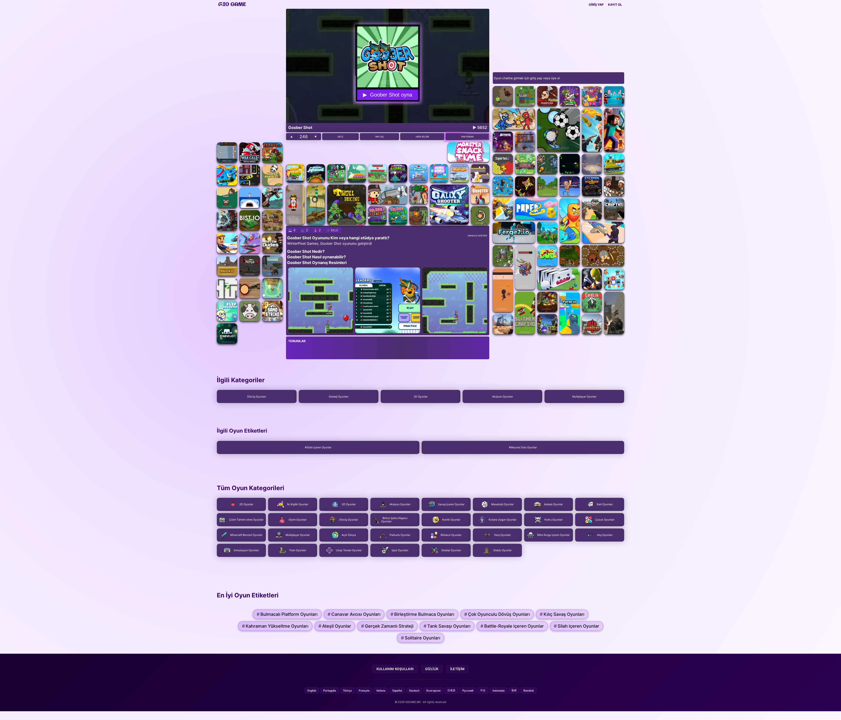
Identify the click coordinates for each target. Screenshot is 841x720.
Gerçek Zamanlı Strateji (387, 626)
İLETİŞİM (457, 669)
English (311, 690)
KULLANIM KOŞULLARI (394, 669)
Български (433, 690)
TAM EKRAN (467, 136)
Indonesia (499, 690)
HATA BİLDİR (422, 136)
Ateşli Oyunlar (334, 626)
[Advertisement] (250, 74)
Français (364, 690)
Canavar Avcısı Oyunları (354, 614)
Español (397, 690)
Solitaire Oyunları (420, 638)
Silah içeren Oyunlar (576, 626)
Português (329, 690)
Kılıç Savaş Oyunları (562, 614)
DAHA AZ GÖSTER (477, 235)
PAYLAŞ (379, 136)
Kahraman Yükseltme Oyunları (275, 626)
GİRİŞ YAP (596, 4)
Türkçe (347, 690)
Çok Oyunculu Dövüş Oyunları (497, 614)
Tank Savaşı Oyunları (447, 626)
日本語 (451, 690)
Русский (467, 690)
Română (528, 690)
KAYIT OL (615, 4)
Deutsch (414, 690)
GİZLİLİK (431, 669)
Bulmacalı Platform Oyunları (287, 614)
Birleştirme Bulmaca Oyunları (422, 614)
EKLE (340, 136)
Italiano (380, 690)
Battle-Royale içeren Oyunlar (512, 626)
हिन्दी (514, 690)
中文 (483, 690)
